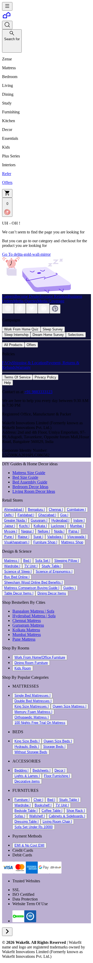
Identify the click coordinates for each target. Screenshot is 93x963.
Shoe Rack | (75, 811)
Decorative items (27, 781)
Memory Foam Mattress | (33, 712)
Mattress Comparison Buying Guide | (31, 588)
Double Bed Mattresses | (32, 701)
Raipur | (23, 537)
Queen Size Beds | (58, 741)
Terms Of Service (17, 377)
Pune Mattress (23, 639)
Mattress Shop (72, 542)
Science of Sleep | (18, 571)
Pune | (9, 537)
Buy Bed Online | (16, 577)
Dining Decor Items (51, 593)
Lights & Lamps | (27, 776)
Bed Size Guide (25, 477)
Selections (76, 335)
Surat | (38, 537)
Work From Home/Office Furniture (39, 657)
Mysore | (10, 531)
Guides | (69, 588)
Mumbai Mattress (26, 634)
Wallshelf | (37, 816)
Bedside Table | (25, 811)
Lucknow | (58, 526)
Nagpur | (27, 531)
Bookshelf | (43, 805)
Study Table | (51, 566)
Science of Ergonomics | (54, 571)
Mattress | (11, 561)
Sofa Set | (42, 561)
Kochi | (24, 526)
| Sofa (49, 611)
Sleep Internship (16, 335)
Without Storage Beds (30, 752)
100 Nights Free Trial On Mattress (39, 723)
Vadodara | (55, 537)
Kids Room (22, 668)
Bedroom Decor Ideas (30, 486)
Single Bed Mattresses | (32, 695)
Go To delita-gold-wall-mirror (26, 254)
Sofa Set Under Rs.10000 (33, 827)
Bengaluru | (36, 509)
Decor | (60, 770)
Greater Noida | (15, 520)
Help (7, 383)
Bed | (27, 561)
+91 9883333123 (38, 392)
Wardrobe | (12, 566)
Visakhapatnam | (16, 542)
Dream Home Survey (48, 335)
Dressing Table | (26, 821)
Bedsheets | (41, 770)
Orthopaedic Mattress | (31, 717)
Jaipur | (9, 526)
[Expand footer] (7, 931)
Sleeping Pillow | (66, 561)
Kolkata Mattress (26, 630)
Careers (8, 296)
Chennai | (56, 509)
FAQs (7, 363)
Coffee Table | (52, 811)
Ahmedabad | (14, 509)
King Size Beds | (27, 741)
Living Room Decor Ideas (33, 491)
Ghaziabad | (47, 515)
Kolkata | (40, 526)
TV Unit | (30, 566)
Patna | (73, 531)
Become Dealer (27, 296)
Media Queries (25, 301)
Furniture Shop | (45, 542)
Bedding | (21, 770)
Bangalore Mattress (28, 611)
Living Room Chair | (57, 821)
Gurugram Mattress (28, 625)
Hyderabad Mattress (28, 616)
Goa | (64, 515)
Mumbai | (77, 526)
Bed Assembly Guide (29, 482)
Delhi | (8, 515)
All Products (13, 345)
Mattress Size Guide (28, 472)
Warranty (23, 367)
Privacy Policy (45, 377)
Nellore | (44, 531)
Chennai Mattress (26, 620)
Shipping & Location (29, 363)
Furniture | (21, 800)
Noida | (59, 531)
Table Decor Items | (18, 593)
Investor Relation (54, 296)
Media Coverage (50, 301)
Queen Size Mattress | (69, 706)
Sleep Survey (53, 329)
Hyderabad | (60, 520)
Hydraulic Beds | (26, 747)
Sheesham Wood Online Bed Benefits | (33, 582)
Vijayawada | (76, 537)
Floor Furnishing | (57, 776)
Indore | (78, 520)
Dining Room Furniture (31, 663)
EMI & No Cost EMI (29, 845)
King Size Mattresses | (31, 706)
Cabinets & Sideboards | (67, 816)
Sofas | (19, 816)
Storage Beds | (54, 747)
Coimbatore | (76, 509)
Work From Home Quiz (21, 329)
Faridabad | (26, 515)
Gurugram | (39, 520)
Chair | (38, 800)
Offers (31, 345)
